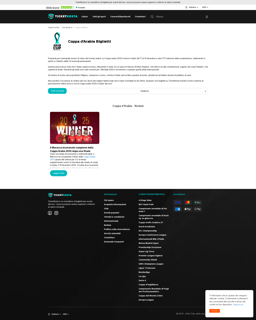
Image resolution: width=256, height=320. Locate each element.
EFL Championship (148, 230)
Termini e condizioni (114, 217)
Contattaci (140, 16)
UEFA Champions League (151, 264)
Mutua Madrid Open (149, 243)
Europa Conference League (152, 235)
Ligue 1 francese (147, 268)
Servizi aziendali (112, 233)
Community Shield (148, 259)
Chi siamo (109, 200)
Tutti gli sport (99, 16)
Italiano (192, 7)
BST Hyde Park (146, 204)
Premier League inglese (151, 255)
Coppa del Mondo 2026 (151, 295)
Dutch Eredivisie (147, 226)
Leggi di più (58, 173)
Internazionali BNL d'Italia (151, 239)
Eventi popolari (111, 212)
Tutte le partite (57, 91)
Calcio (84, 16)
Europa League (146, 299)
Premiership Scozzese (150, 247)
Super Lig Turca (146, 251)
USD (204, 7)
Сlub (106, 208)
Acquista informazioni (115, 204)
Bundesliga (144, 272)
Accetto (214, 311)
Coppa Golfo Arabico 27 (151, 222)
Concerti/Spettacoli (120, 16)
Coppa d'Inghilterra (148, 284)
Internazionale (111, 221)
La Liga (142, 276)
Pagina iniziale (54, 27)
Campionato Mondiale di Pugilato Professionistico (154, 290)
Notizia (107, 225)
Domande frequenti (114, 241)
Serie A (142, 280)
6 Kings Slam (145, 200)
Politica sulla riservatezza (117, 229)
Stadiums (144, 91)
